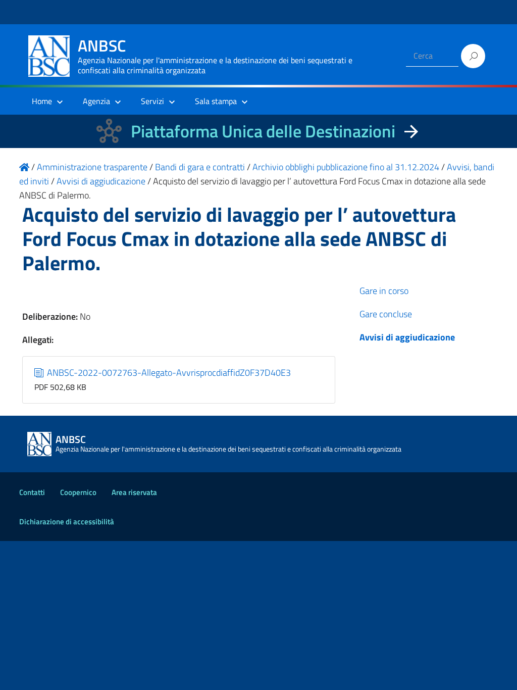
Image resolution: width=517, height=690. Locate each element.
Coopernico (78, 492)
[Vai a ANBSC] (24, 167)
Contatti (32, 492)
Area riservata (134, 492)
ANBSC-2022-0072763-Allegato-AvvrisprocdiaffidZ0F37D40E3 (168, 372)
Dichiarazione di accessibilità (66, 521)
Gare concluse (385, 314)
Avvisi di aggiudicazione (407, 337)
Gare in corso (383, 291)
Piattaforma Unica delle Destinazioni (263, 131)
